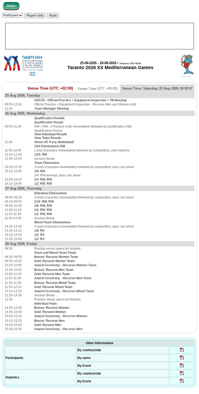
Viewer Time (97, 88)
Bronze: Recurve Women (51, 308)
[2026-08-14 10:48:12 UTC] (181, 351)
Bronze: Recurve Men (49, 321)
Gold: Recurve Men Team (52, 274)
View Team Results (47, 138)
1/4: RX (39, 235)
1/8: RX (39, 230)
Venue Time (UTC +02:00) (50, 88)
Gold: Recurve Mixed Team (53, 287)
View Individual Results (50, 134)
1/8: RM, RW (43, 206)
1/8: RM (39, 171)
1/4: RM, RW (43, 179)
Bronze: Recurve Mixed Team (55, 283)
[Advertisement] (99, 36)
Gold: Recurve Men (47, 325)
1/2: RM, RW (43, 183)
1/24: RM (40, 154)
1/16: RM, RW (44, 201)
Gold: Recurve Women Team (54, 261)
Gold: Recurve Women (50, 312)
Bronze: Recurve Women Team (56, 257)
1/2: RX (39, 239)
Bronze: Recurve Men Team (53, 270)
